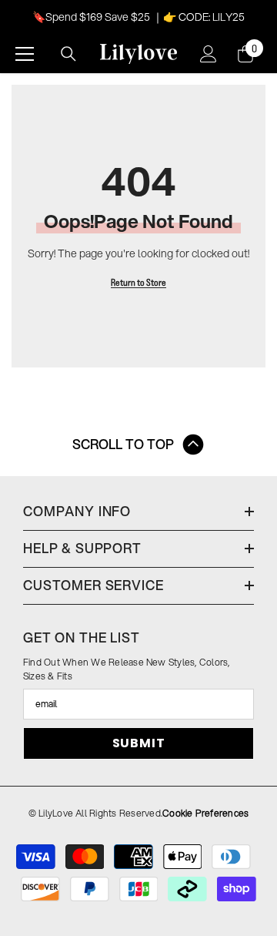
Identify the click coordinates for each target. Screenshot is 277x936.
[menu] (24, 54)
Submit (138, 743)
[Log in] (208, 53)
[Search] (68, 54)
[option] (138, 17)
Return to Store (138, 282)
